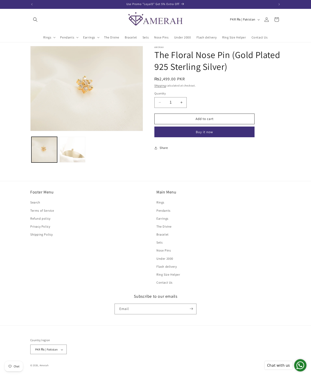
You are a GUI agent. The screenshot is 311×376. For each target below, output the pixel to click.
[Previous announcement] (32, 4)
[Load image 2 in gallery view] (72, 150)
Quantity (160, 93)
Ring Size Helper (168, 274)
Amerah (44, 365)
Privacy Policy (40, 226)
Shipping (160, 85)
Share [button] (164, 148)
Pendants (163, 210)
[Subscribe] (191, 308)
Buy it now (204, 132)
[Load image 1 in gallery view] (44, 150)
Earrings (162, 218)
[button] (35, 20)
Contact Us (164, 283)
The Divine (164, 226)
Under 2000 (164, 259)
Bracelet (162, 234)
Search (35, 203)
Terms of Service (42, 210)
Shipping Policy (41, 234)
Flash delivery (166, 266)
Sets (159, 243)
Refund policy (40, 218)
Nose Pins (163, 251)
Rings (160, 203)
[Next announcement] (279, 4)
